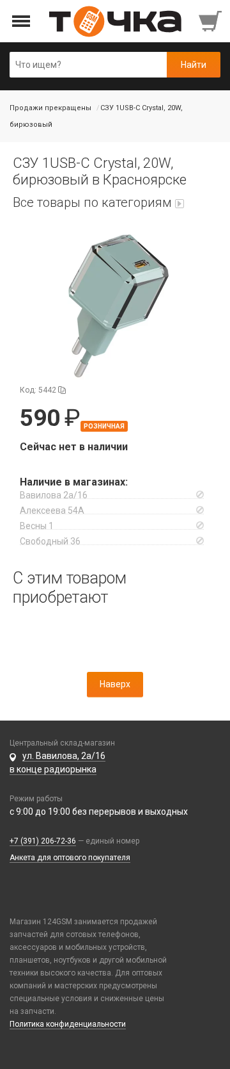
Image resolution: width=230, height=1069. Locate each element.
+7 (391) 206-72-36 (43, 840)
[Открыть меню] (21, 21)
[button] (115, 305)
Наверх (115, 684)
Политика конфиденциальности (68, 1024)
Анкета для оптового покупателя (70, 857)
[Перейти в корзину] (211, 21)
